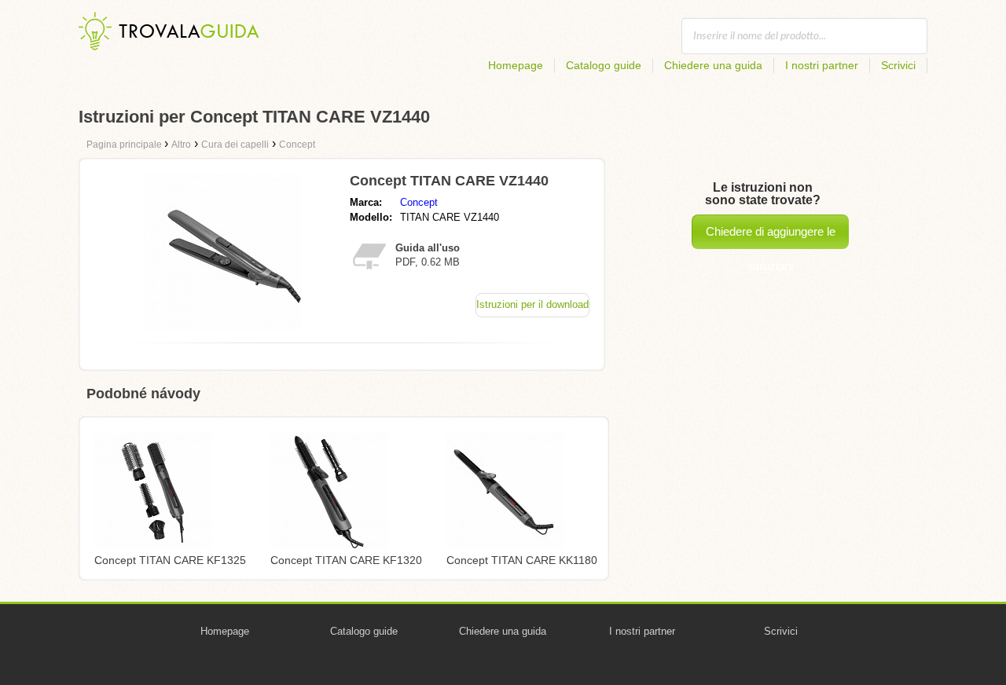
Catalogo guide (603, 65)
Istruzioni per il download (532, 304)
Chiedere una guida (713, 65)
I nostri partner (821, 65)
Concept (419, 202)
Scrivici (898, 65)
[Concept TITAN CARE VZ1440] (222, 326)
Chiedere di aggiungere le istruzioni (770, 237)
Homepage (515, 65)
